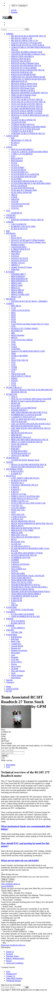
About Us (10, 952)
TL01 (13, 358)
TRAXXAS (11, 476)
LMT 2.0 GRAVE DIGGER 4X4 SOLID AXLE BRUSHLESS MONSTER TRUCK (30, 425)
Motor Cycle (16, 297)
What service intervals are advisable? (20, 860)
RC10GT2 (15, 142)
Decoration (15, 653)
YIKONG (10, 630)
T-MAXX (15, 562)
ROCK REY (16, 446)
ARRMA (10, 34)
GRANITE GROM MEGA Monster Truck (28, 54)
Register (14, 12)
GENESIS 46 (16, 213)
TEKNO (9, 462)
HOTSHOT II (16, 331)
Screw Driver (16, 662)
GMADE (10, 222)
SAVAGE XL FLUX (19, 258)
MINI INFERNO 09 (19, 279)
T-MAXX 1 (16, 566)
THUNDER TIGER (14, 469)
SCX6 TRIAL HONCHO (21, 192)
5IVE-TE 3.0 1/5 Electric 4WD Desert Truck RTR (31, 399)
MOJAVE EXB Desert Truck (23, 88)
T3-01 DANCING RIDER (22, 340)
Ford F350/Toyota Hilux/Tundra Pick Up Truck (30, 324)
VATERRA (10, 612)
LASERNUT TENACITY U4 (23, 417)
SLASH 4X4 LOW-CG (20, 546)
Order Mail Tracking (14, 978)
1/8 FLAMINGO (18, 628)
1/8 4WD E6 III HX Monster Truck (25, 460)
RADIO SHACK (18, 623)
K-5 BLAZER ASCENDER (22, 614)
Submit (4, 756)
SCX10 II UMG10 (18, 170)
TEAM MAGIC (12, 458)
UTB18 (14, 197)
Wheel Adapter (17, 675)
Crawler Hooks (17, 646)
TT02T (14, 369)
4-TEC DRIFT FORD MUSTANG (25, 478)
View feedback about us (10, 884)
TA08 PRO (15, 349)
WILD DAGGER (18, 374)
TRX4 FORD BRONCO (21, 578)
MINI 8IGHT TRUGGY (21, 437)
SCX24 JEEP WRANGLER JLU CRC (27, 181)
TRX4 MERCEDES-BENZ (22, 580)
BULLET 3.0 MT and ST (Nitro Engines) (28, 240)
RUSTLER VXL (18, 542)
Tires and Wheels (18, 671)
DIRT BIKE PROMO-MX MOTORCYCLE (29, 412)
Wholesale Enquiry (13, 981)
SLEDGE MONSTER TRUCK (24, 555)
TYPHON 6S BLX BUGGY (23, 124)
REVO (14, 539)
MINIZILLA (16, 251)
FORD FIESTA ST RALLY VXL (24, 498)
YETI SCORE (17, 206)
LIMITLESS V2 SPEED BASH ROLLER (28, 79)
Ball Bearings (16, 637)
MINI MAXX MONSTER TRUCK (25, 528)
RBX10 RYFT (17, 158)
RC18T (14, 145)
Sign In (4, 879)
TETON (14, 571)
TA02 (13, 344)
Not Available (6, 743)
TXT (13, 371)
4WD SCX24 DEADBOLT (22, 149)
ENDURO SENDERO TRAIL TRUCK (27, 220)
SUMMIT (15, 560)
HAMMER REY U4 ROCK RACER (26, 415)
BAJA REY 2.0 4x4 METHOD (23, 408)
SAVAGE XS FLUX (19, 260)
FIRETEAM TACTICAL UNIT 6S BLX (27, 45)
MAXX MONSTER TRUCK (23, 521)
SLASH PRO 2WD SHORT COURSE (27, 553)
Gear (13, 655)
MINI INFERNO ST (19, 281)
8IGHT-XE (15, 403)
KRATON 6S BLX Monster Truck (25, 63)
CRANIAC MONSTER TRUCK (24, 485)
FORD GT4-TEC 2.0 (19, 501)
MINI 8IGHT (16, 435)
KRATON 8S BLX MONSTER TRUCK (28, 70)
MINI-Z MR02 (17, 292)
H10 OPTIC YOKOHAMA (22, 610)
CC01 (13, 308)
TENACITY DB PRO (20, 455)
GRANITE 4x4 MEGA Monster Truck (26, 52)
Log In (13, 10)
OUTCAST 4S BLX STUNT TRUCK (27, 99)
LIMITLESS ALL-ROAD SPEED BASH (28, 77)
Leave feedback (7, 886)
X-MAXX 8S (16, 600)
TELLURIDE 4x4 (18, 569)
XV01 (13, 383)
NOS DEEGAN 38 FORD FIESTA (25, 537)
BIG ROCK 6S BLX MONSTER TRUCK (28, 36)
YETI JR (14, 201)
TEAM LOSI (11, 394)
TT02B (14, 367)
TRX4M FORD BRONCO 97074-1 (25, 585)
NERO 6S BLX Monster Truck (23, 95)
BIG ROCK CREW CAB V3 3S (24, 40)
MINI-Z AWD (17, 285)
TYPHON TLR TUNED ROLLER (25, 129)
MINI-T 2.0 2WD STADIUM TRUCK (27, 442)
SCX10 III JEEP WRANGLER (23, 176)
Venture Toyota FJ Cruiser (21, 267)
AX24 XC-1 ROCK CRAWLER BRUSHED (29, 152)
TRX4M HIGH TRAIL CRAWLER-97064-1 (29, 587)
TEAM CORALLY (14, 387)
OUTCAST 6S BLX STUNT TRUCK (27, 104)
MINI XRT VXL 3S (19, 535)
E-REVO (15, 492)
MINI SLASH (17, 532)
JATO (13, 512)
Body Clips (15, 641)
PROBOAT (10, 299)
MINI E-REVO (17, 526)
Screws (14, 664)
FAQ (8, 767)
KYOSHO (10, 272)
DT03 (13, 319)
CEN (8, 210)
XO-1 (13, 603)
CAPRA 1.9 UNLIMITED (22, 154)
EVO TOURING (18, 621)
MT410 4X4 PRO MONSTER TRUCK (27, 467)
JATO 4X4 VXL (18, 514)
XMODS (9, 619)
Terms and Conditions (14, 963)
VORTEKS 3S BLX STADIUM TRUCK (28, 133)
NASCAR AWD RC (19, 444)
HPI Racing (10, 233)
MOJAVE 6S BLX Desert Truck (24, 86)
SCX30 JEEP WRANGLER (22, 188)
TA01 (13, 342)
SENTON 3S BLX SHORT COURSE (26, 111)
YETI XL (15, 208)
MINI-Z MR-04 (17, 290)
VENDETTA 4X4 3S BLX (22, 131)
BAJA (13, 235)
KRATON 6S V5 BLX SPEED (24, 68)
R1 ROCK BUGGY (19, 229)
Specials (9, 680)
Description (10, 765)
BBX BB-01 (16, 306)
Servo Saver (16, 666)
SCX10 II (15, 165)
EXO (13, 156)
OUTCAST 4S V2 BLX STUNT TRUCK (28, 102)
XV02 (13, 385)
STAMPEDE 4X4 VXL (21, 557)
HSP (8, 231)
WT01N (14, 381)
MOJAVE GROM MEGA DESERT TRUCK (29, 93)
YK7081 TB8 (16, 632)
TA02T (14, 347)
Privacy (9, 961)
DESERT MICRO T (19, 410)
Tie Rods (14, 669)
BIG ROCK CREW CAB (21, 38)
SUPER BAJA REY (19, 451)
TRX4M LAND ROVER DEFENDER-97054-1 (30, 591)
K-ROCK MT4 (17, 471)
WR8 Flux (15, 269)
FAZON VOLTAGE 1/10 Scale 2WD (26, 43)
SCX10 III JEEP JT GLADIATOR (25, 174)
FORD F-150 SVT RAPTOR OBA (25, 496)
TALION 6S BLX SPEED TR (23, 120)
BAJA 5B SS (16, 238)
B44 (12, 138)
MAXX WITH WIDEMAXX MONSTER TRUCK (32, 523)
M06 (13, 333)
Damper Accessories (19, 650)
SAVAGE (15, 256)
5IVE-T (14, 396)
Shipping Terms (12, 956)
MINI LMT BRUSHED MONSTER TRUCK (29, 439)
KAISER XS (16, 474)
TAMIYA (10, 303)
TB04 (13, 353)
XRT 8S (14, 605)
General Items (11, 634)
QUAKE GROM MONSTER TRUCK (27, 108)
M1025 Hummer (17, 335)
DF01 (13, 313)
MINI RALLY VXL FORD (22, 530)
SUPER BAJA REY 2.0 (21, 453)
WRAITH (15, 199)
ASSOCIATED (12, 136)
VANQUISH (11, 607)
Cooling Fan (16, 644)
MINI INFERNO (18, 276)
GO (27, 29)
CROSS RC (11, 215)
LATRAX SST (17, 519)
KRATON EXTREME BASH (23, 74)
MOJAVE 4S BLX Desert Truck (24, 84)
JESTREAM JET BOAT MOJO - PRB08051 (29, 301)
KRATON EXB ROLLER (22, 72)
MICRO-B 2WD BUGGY (22, 433)
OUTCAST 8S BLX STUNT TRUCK (27, 106)
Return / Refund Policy (15, 958)
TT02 (13, 365)
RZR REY (15, 449)
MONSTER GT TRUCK (21, 140)
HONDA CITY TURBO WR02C (24, 328)
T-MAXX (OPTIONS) (20, 564)
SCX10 (14, 163)
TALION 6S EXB (18, 122)
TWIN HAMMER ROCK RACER (25, 616)
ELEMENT (11, 217)
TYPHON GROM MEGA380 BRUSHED (28, 127)
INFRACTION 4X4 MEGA (22, 56)
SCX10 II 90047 (17, 167)
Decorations (16, 678)
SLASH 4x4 (16, 544)
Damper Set (15, 648)
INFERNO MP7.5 (18, 274)
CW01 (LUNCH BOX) (20, 310)
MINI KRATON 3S (19, 81)
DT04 (13, 322)
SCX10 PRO (16, 179)
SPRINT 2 (15, 265)
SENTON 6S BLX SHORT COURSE (26, 113)
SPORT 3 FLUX (18, 263)
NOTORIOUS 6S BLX (20, 97)
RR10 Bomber (17, 161)
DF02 (13, 315)
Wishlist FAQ (11, 974)
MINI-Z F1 (15, 288)
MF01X (14, 337)
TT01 (13, 362)
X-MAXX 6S (16, 598)
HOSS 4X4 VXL (18, 510)
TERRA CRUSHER (19, 356)
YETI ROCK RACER (20, 204)
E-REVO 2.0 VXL (18, 494)
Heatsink (14, 657)
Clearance (10, 682)
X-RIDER (10, 625)
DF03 (13, 317)
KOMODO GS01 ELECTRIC (23, 226)
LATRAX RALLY (18, 517)
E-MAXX (15, 487)
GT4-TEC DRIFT (18, 508)
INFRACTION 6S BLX (21, 59)
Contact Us (10, 976)
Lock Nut (15, 659)
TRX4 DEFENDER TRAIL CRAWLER (27, 576)
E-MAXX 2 (16, 489)
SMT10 (14, 195)
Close (12, 879)
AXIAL (9, 147)
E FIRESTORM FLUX (20, 249)
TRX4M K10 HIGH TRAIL (22, 589)
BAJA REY (16, 405)
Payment (9, 954)
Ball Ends (15, 639)
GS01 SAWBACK (18, 224)
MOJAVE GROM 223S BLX (23, 90)
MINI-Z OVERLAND (20, 294)
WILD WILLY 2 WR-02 (21, 376)
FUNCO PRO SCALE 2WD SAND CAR (28, 503)
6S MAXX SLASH (19, 480)
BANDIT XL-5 (17, 483)
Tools (13, 673)
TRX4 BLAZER (18, 573)
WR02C (14, 378)
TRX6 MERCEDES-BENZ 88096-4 (26, 594)
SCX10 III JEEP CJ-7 (20, 172)
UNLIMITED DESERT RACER (24, 596)
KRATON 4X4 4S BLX (21, 61)
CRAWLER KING (19, 247)
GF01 (13, 326)
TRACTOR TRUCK (19, 360)
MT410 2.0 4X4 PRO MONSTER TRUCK (28, 464)
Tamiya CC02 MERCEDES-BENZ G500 (28, 351)
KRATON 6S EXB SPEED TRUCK (26, 65)
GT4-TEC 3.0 (16, 505)
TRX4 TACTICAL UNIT (21, 582)
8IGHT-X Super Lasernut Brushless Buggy (28, 401)
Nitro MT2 (15, 254)
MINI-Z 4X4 (16, 283)
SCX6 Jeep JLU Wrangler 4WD (24, 190)
